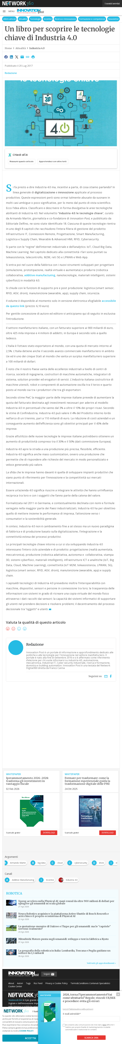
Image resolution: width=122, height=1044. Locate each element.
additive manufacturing (39, 275)
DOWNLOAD (49, 832)
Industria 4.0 (37, 48)
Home (8, 48)
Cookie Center (15, 986)
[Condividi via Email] (22, 56)
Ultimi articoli (9, 19)
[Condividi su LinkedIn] (11, 56)
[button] (8, 11)
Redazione (11, 73)
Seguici (47, 973)
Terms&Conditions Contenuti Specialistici (90, 983)
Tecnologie (35, 19)
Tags (28, 983)
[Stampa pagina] (33, 56)
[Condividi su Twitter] (16, 56)
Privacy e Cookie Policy (56, 983)
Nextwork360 (15, 1000)
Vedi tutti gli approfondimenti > (101, 963)
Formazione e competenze (92, 19)
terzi (104, 1025)
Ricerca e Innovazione (65, 19)
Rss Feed (38, 983)
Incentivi (48, 19)
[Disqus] (61, 730)
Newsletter (113, 19)
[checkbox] (63, 1025)
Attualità (23, 19)
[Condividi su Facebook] (6, 56)
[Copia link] (27, 56)
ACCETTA (30, 1038)
